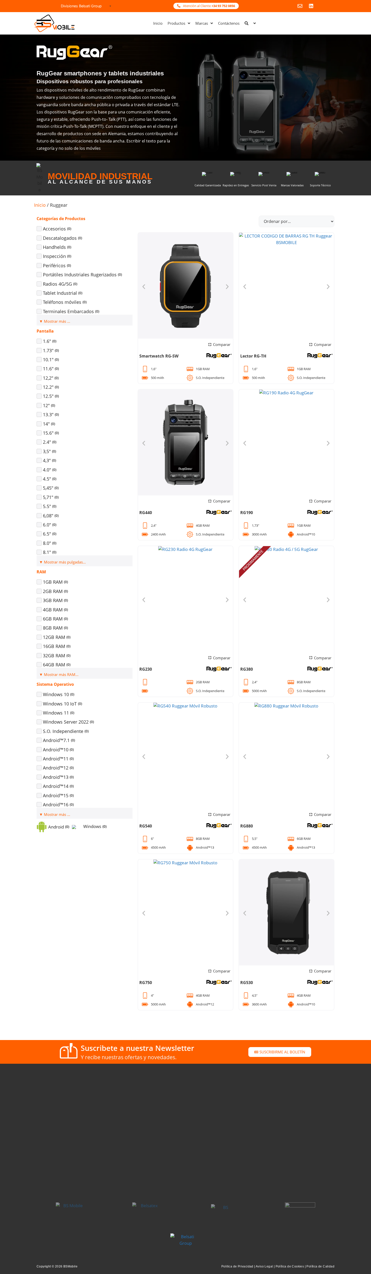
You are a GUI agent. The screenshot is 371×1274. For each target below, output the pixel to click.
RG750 (145, 982)
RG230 (145, 669)
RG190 (246, 512)
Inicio (40, 205)
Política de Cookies (290, 1266)
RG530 (246, 982)
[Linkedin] (311, 6)
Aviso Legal (264, 1266)
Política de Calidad (320, 1266)
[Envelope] (300, 6)
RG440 (145, 512)
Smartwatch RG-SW (158, 356)
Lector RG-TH (253, 356)
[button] (144, 286)
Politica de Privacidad (237, 1266)
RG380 (246, 669)
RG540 (145, 826)
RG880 (246, 826)
